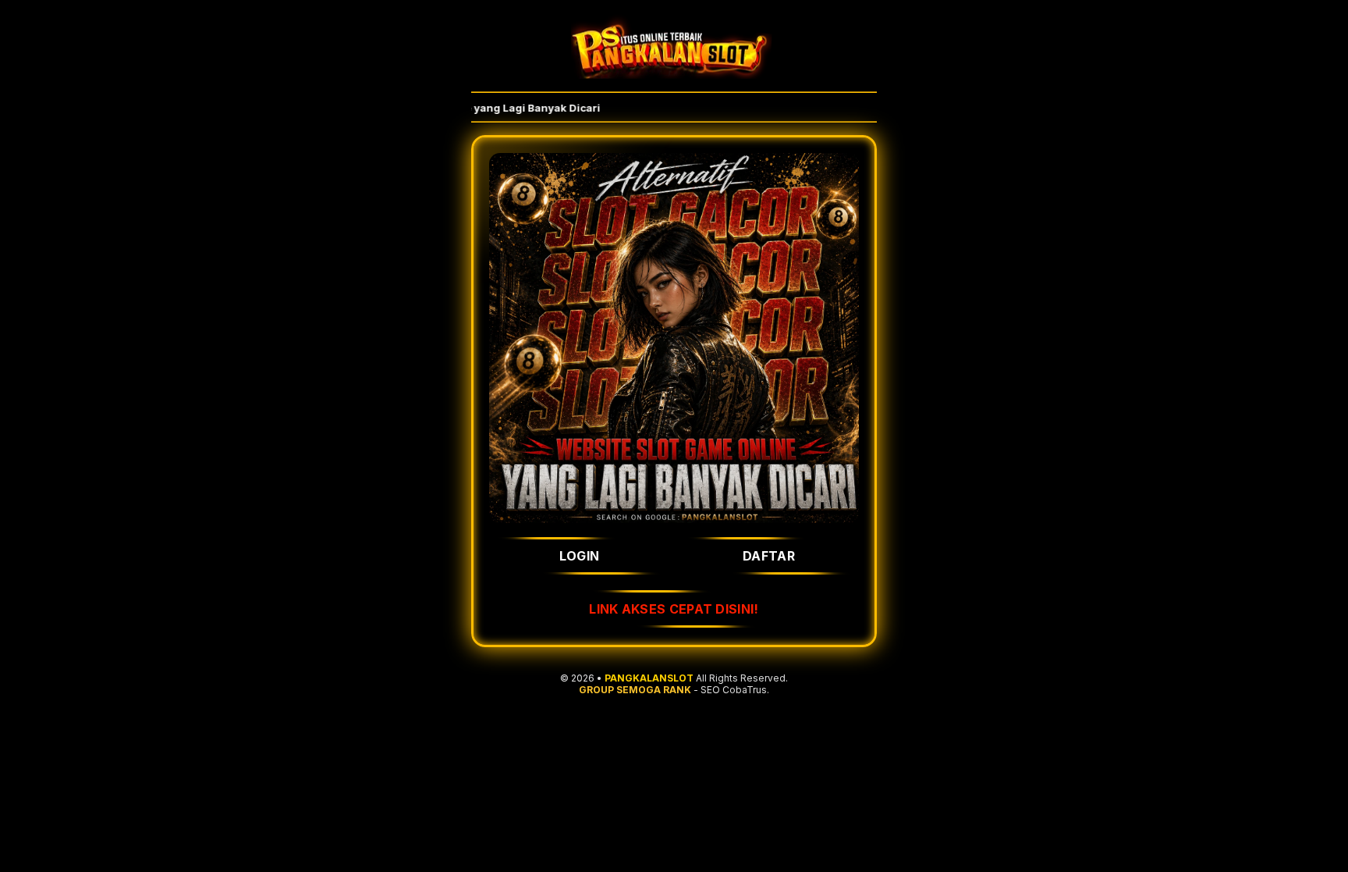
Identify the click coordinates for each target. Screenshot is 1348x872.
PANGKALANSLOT (649, 678)
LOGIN (579, 556)
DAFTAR (769, 556)
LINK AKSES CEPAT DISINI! (673, 609)
